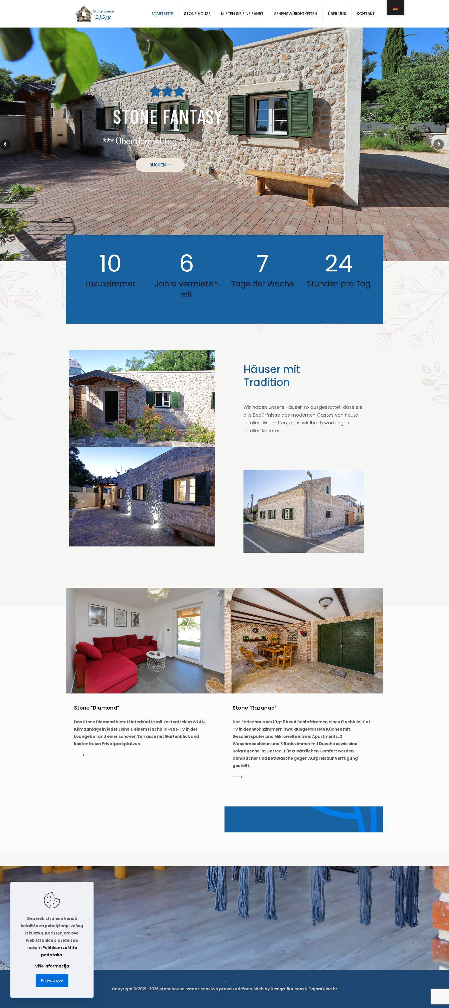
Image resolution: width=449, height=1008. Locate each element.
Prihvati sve (52, 980)
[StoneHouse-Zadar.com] (94, 13)
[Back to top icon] (225, 981)
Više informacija (52, 966)
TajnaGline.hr (323, 989)
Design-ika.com (287, 989)
